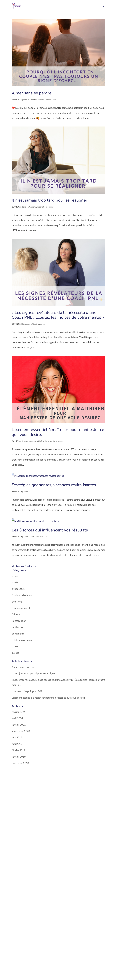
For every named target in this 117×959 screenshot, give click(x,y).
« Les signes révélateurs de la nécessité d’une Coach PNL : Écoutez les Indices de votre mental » (58, 315)
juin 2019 (17, 737)
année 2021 (18, 588)
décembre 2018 (20, 763)
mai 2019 (17, 743)
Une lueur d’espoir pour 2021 (28, 691)
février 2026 (18, 711)
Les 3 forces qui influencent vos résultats (50, 530)
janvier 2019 (19, 756)
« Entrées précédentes (24, 566)
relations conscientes (47, 99)
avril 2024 (17, 718)
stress (42, 324)
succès (51, 207)
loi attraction (51, 441)
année (25, 207)
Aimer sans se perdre (31, 93)
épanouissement (29, 441)
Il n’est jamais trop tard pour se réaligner (49, 200)
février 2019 (18, 750)
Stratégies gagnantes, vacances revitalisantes (54, 485)
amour (26, 99)
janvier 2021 (19, 724)
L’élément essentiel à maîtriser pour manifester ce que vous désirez (58, 432)
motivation (42, 207)
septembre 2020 (21, 731)
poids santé (18, 633)
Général (33, 99)
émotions (27, 324)
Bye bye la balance (22, 595)
